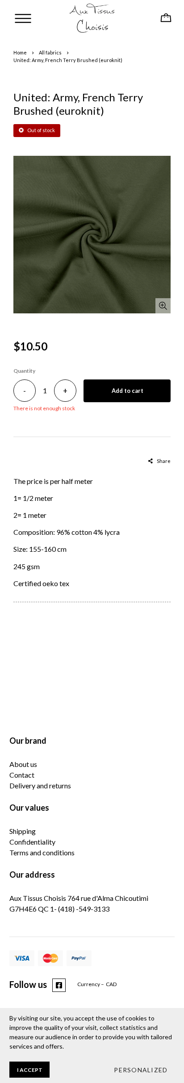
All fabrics (50, 52)
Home (20, 52)
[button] (140, 1070)
